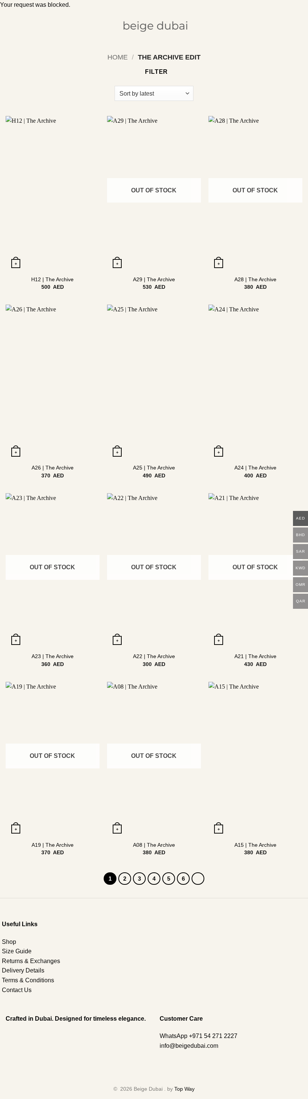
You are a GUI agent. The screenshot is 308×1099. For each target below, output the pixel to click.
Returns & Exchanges (31, 961)
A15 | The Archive (255, 845)
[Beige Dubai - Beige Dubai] (154, 27)
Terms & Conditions (28, 980)
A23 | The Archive (53, 656)
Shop (9, 942)
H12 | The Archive (52, 279)
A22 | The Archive (154, 656)
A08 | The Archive (154, 845)
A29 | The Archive (154, 279)
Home (117, 57)
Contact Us (17, 990)
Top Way (184, 1089)
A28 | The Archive (255, 279)
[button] (10, 26)
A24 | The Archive (255, 468)
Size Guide (17, 951)
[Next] (198, 878)
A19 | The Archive (53, 845)
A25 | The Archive (154, 468)
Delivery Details (23, 970)
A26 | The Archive (53, 468)
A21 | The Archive (255, 656)
